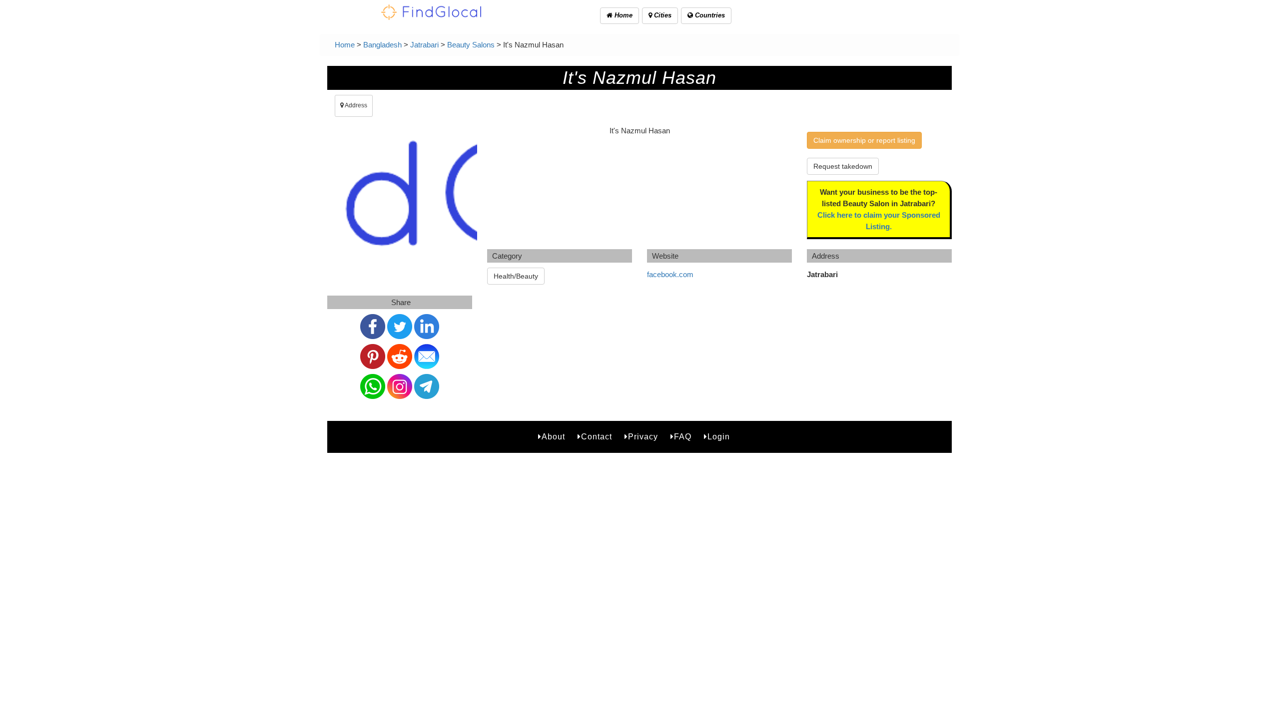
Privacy (643, 436)
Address (355, 105)
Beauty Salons (471, 44)
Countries (709, 15)
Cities (661, 15)
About (553, 436)
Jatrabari (424, 44)
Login (718, 436)
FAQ (682, 436)
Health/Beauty (516, 276)
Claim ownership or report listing (864, 140)
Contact (596, 436)
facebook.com (670, 274)
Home (623, 15)
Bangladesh (382, 44)
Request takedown (842, 166)
